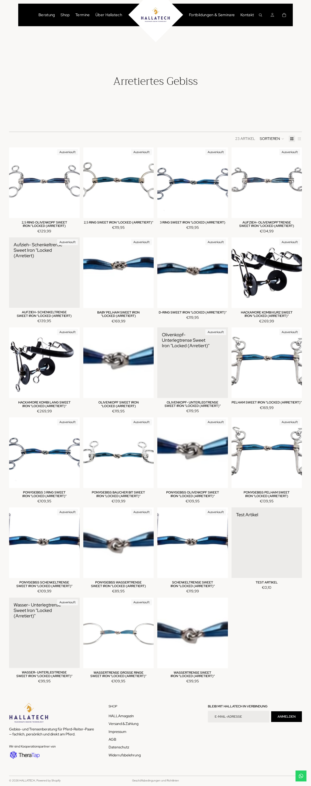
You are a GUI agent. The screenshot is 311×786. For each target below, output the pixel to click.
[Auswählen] (147, 391)
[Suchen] (260, 15)
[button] (272, 139)
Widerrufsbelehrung (125, 755)
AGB (112, 739)
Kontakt (247, 14)
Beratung (46, 14)
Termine (82, 14)
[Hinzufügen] (295, 571)
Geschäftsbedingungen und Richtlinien (155, 780)
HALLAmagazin (121, 716)
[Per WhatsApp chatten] (301, 776)
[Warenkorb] (284, 15)
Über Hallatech (108, 14)
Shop (65, 14)
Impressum (117, 731)
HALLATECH (27, 780)
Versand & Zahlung (123, 723)
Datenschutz (119, 747)
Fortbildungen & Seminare (212, 14)
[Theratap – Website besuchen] (24, 755)
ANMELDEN (287, 716)
